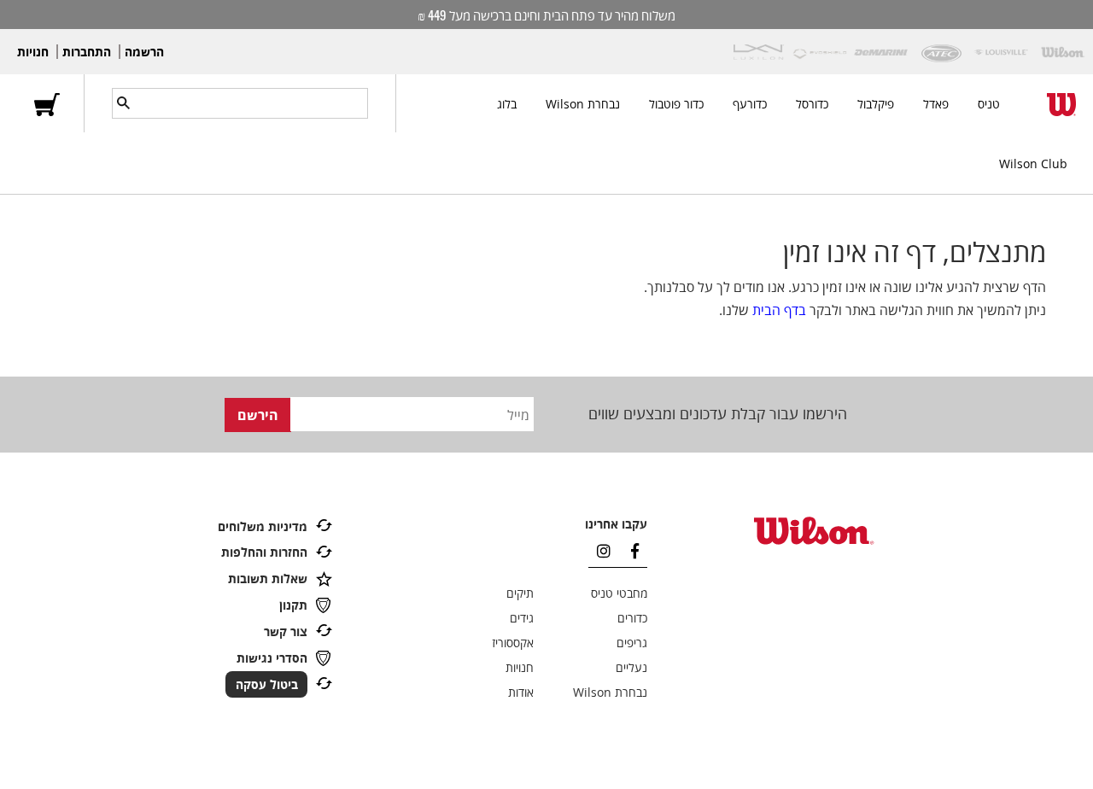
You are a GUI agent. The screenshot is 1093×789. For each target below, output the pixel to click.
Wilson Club (1033, 163)
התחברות (86, 51)
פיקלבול (875, 104)
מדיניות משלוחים (262, 526)
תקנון (293, 605)
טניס (989, 104)
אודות (521, 692)
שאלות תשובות (267, 578)
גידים (522, 618)
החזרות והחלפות (264, 552)
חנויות (33, 51)
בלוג (507, 104)
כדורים (632, 618)
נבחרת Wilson (583, 104)
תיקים (520, 593)
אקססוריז (513, 642)
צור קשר (285, 631)
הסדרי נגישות (272, 658)
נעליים (631, 667)
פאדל (936, 104)
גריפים (632, 642)
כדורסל (812, 104)
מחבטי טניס (619, 593)
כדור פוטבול (676, 104)
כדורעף (750, 104)
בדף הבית (779, 310)
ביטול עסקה (267, 684)
